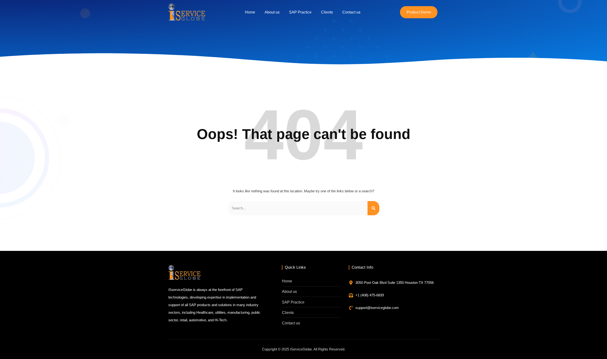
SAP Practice (300, 12)
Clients (327, 12)
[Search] (373, 208)
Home (250, 12)
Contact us (351, 12)
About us (272, 12)
